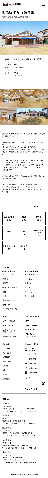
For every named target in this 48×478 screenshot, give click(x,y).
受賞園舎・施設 (8, 300)
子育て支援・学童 (9, 288)
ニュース (32, 354)
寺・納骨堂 (29, 296)
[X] (27, 377)
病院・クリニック (32, 275)
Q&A (4, 370)
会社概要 (6, 357)
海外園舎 (6, 305)
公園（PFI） (30, 283)
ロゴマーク (7, 349)
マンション (29, 292)
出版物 (5, 366)
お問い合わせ (7, 374)
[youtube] (27, 363)
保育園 (5, 283)
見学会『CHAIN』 (9, 321)
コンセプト (7, 353)
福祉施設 (28, 279)
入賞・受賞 (7, 361)
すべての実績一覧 (9, 309)
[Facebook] (27, 373)
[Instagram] (27, 368)
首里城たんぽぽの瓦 (10, 336)
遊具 (4, 296)
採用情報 (6, 379)
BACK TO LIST (39, 206)
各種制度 (32, 359)
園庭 (4, 292)
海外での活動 (7, 325)
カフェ (27, 288)
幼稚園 (5, 279)
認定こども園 (7, 275)
